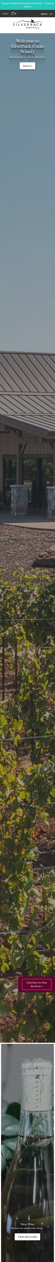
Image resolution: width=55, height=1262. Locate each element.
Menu (44, 13)
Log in (5, 13)
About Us (27, 65)
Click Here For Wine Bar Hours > (37, 984)
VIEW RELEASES (27, 1236)
